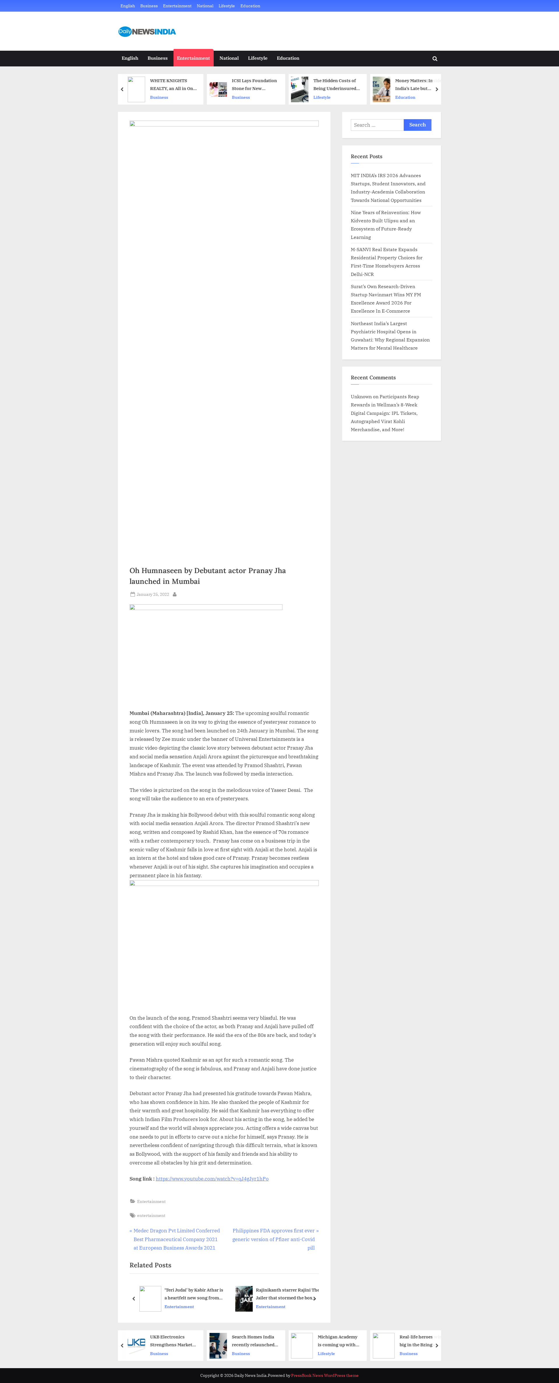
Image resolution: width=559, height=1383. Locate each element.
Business (149, 5)
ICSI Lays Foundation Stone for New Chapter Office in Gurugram (254, 84)
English (128, 5)
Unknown (361, 396)
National (205, 5)
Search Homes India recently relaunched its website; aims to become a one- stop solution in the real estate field (253, 1341)
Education (250, 5)
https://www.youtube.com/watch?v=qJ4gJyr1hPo (212, 1179)
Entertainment (177, 5)
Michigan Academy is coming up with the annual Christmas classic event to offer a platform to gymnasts (338, 1341)
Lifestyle (227, 5)
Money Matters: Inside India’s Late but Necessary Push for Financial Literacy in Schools (418, 84)
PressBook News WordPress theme (325, 1375)
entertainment (151, 1215)
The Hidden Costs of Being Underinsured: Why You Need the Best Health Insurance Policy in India (336, 84)
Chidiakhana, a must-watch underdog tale (292, 1294)
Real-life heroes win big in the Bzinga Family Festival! (420, 1341)
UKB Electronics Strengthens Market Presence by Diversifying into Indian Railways (171, 1341)
